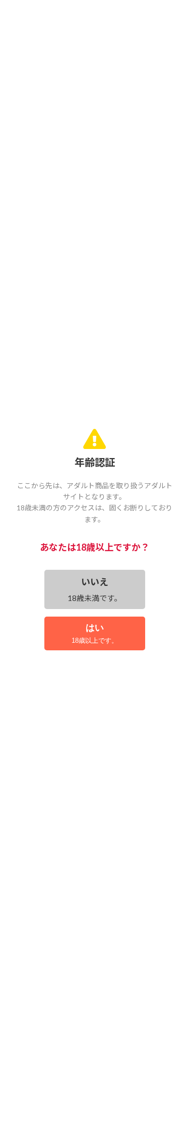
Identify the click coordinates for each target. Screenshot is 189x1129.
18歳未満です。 (94, 589)
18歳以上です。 (95, 633)
